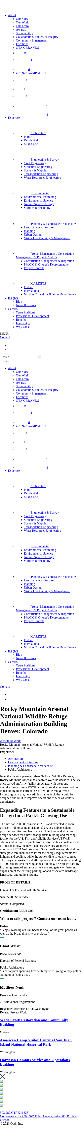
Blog (19, 301)
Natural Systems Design (39, 204)
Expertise (14, 117)
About (12, 15)
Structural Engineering (38, 166)
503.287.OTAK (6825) (14, 1112)
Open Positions (25, 312)
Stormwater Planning (37, 207)
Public (28, 136)
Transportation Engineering (41, 174)
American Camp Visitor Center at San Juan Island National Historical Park (36, 1042)
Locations (22, 44)
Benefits (21, 319)
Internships (23, 323)
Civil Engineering (35, 163)
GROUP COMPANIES (31, 72)
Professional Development (32, 316)
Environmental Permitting (40, 197)
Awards (21, 29)
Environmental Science (38, 200)
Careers (13, 308)
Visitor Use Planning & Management (47, 238)
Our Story (22, 18)
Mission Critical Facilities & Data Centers (50, 294)
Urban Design (33, 234)
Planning (29, 231)
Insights (13, 298)
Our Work (22, 22)
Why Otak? (23, 327)
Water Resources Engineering (42, 177)
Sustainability (24, 33)
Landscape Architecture (39, 227)
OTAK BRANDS (27, 47)
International (32, 290)
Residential (31, 140)
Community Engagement (31, 40)
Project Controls (34, 268)
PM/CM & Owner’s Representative (46, 264)
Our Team (22, 26)
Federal (28, 287)
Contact (5, 337)
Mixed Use (31, 144)
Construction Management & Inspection (49, 261)
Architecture (15, 758)
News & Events (26, 305)
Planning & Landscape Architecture (30, 766)
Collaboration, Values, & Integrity (37, 37)
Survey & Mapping (36, 170)
